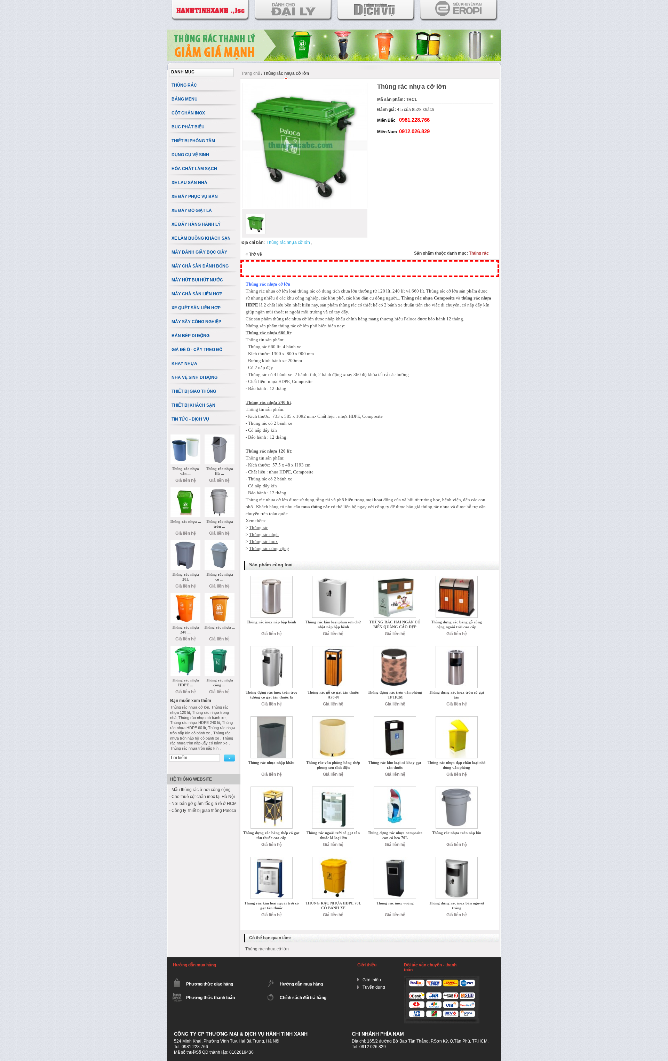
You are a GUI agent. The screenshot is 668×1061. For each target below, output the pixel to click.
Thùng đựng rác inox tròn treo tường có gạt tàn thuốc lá (271, 694)
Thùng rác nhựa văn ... (185, 471)
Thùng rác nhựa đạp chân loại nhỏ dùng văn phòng (457, 764)
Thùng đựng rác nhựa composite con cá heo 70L (395, 835)
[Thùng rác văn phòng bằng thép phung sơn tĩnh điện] (333, 719)
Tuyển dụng (374, 987)
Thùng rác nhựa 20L (185, 576)
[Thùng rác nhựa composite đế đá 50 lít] (185, 490)
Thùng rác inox (263, 541)
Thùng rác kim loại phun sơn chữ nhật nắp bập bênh (333, 624)
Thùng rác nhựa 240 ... (185, 629)
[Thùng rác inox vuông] (395, 859)
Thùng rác (479, 253)
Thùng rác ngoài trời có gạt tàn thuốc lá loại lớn (333, 835)
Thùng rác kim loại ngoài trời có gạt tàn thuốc (271, 905)
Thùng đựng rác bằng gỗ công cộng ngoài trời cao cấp (456, 624)
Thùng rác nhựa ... (185, 521)
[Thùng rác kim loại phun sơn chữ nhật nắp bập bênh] (333, 578)
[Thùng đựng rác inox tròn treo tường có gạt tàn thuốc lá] (271, 648)
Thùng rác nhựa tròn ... (219, 523)
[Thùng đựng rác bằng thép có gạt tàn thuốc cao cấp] (271, 789)
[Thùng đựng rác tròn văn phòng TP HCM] (395, 648)
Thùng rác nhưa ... (219, 627)
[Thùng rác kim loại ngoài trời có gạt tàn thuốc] (271, 859)
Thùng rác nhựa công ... (219, 682)
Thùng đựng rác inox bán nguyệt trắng (456, 905)
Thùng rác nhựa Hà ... (219, 471)
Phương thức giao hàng (209, 984)
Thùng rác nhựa (264, 534)
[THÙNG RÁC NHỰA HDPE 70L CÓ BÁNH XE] (333, 859)
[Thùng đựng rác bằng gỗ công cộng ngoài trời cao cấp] (457, 578)
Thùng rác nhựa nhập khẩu (271, 762)
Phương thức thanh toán (210, 997)
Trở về (254, 254)
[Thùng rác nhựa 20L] (185, 543)
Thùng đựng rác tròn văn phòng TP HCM (395, 694)
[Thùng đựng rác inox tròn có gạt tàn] (457, 648)
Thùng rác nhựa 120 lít (268, 451)
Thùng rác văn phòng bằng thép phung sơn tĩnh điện (333, 764)
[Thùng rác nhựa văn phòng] (185, 437)
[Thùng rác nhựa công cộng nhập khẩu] (219, 648)
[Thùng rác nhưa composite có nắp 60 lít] (219, 595)
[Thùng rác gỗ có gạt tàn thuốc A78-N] (333, 648)
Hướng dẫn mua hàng (301, 984)
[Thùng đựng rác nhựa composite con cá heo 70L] (395, 789)
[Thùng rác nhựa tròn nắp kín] (457, 789)
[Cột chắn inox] (334, 32)
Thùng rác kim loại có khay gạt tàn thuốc (394, 764)
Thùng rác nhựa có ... (219, 576)
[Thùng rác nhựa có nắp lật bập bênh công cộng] (219, 543)
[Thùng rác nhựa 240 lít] (185, 595)
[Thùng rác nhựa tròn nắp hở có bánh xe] (219, 490)
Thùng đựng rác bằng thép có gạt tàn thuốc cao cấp (271, 835)
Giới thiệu (372, 980)
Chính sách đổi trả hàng (303, 997)
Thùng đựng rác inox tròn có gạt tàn (456, 694)
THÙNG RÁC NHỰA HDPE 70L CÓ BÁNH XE (333, 905)
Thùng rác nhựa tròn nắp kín (456, 833)
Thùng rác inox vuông (395, 903)
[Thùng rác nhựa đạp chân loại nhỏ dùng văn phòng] (457, 719)
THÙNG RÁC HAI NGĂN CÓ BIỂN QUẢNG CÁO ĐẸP (395, 624)
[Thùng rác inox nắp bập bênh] (271, 578)
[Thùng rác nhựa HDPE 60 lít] (185, 648)
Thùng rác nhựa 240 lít (268, 402)
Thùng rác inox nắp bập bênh (271, 622)
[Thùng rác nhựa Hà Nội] (219, 437)
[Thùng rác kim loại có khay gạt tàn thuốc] (395, 719)
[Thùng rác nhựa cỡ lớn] (256, 224)
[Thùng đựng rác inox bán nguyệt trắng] (457, 859)
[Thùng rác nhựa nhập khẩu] (271, 719)
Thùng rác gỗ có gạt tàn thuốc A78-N (333, 694)
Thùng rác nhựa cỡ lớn (288, 242)
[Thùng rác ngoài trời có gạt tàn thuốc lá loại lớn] (333, 789)
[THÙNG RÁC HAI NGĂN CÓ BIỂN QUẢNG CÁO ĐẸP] (395, 578)
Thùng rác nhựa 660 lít (268, 332)
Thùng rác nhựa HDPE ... (185, 682)
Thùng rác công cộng (269, 548)
